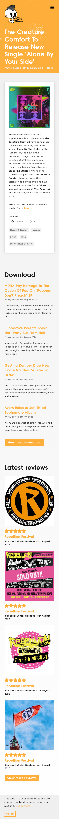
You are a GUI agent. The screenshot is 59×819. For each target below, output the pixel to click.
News (50, 68)
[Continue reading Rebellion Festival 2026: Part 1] (29, 725)
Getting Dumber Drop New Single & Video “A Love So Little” (27, 370)
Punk (23, 237)
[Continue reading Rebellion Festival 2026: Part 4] (29, 501)
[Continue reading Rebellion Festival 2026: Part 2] (29, 650)
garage (36, 230)
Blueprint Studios (18, 230)
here (27, 208)
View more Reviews (21, 778)
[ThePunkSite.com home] (14, 14)
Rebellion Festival (19, 537)
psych (13, 237)
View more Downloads (24, 442)
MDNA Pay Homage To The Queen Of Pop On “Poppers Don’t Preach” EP (28, 290)
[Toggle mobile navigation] (52, 7)
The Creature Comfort (21, 244)
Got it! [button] (10, 814)
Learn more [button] (23, 806)
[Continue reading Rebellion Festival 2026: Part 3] (29, 576)
